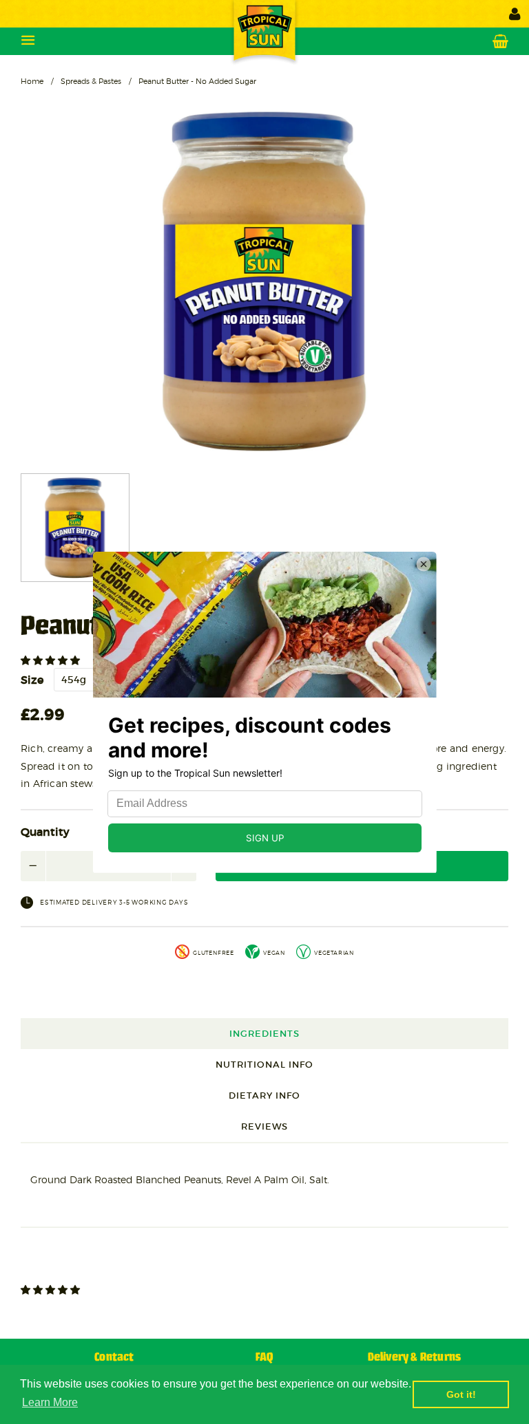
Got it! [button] (461, 1394)
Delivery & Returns (414, 1357)
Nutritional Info (264, 1064)
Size (32, 680)
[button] (52, 660)
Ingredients (264, 1033)
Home (32, 81)
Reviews (264, 1126)
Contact (114, 1357)
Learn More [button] (50, 1402)
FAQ (264, 1357)
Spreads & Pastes (91, 81)
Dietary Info (264, 1095)
